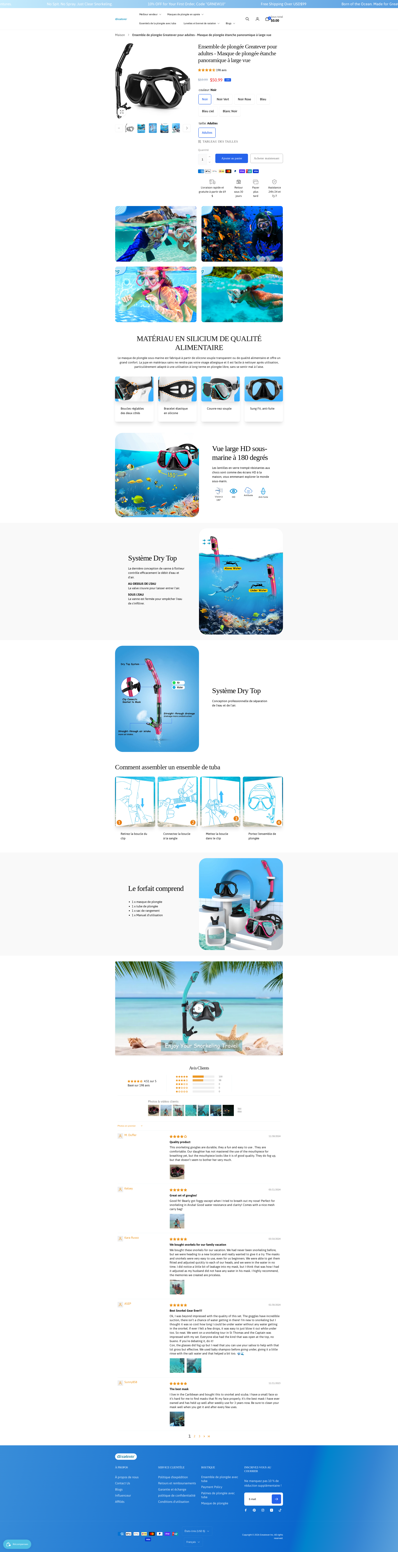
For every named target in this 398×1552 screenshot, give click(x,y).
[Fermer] (268, 733)
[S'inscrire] (251, 789)
